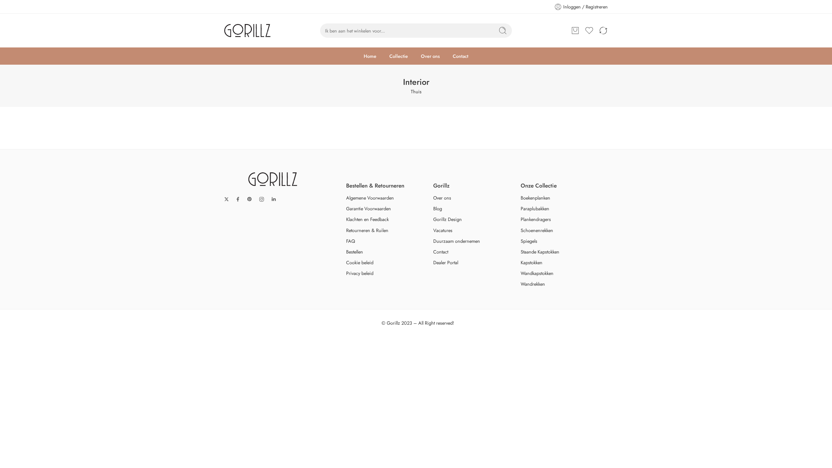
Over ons (430, 56)
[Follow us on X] (226, 199)
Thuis (416, 91)
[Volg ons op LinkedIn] (273, 199)
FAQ (350, 241)
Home (370, 56)
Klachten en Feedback (367, 219)
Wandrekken (533, 283)
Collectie (398, 56)
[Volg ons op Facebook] (237, 199)
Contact (460, 56)
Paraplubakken (535, 208)
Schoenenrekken (537, 230)
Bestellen (354, 251)
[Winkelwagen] (575, 30)
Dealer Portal (445, 262)
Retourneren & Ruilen (367, 230)
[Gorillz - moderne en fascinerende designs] (247, 30)
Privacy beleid (359, 273)
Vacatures (442, 230)
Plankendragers (536, 219)
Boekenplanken (535, 197)
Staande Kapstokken (540, 251)
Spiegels (529, 241)
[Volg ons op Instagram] (262, 199)
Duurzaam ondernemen (456, 241)
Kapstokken (531, 262)
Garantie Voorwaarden (368, 208)
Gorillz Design (447, 219)
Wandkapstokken (537, 273)
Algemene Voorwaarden (370, 197)
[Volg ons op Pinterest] (249, 199)
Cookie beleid (359, 262)
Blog (437, 208)
